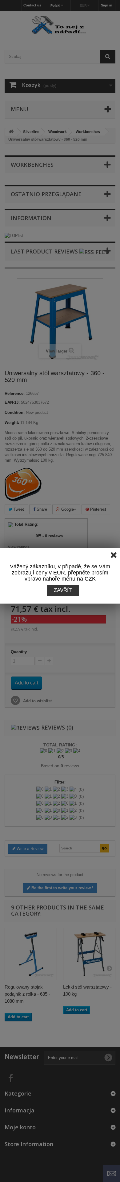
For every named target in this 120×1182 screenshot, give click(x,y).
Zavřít (63, 590)
